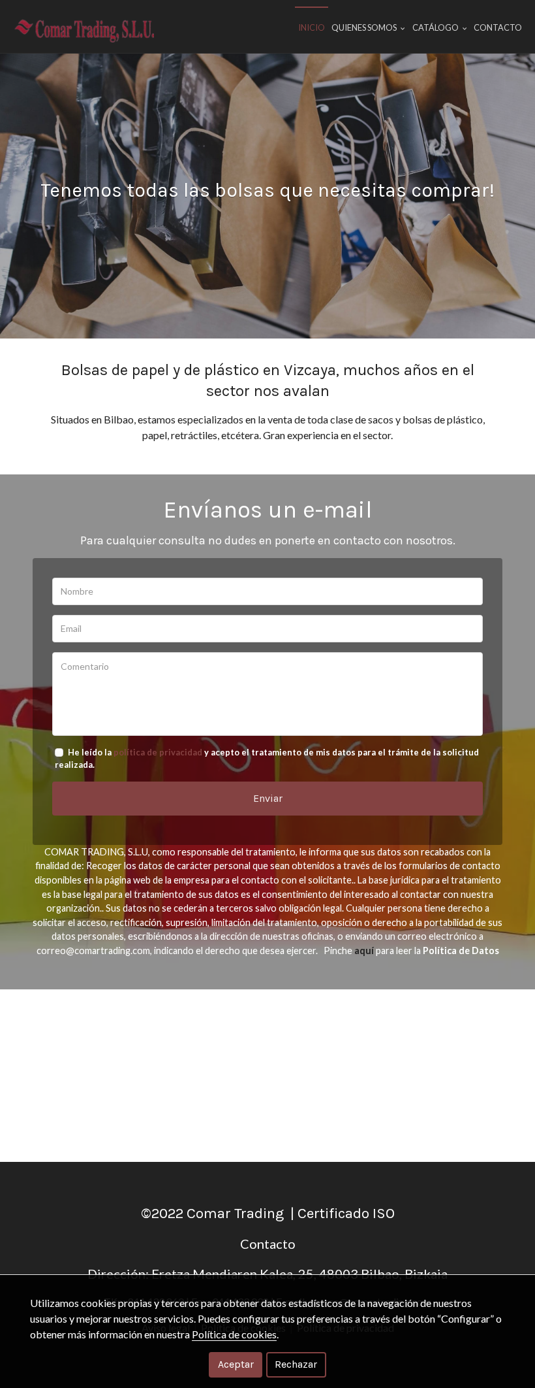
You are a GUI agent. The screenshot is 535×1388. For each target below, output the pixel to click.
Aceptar (236, 1364)
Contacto (498, 27)
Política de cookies (234, 1334)
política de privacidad (158, 752)
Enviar (268, 798)
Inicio (311, 27)
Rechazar (296, 1364)
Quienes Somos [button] (364, 27)
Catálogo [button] (436, 27)
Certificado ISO (346, 1213)
